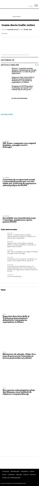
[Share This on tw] (14, 33)
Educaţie (19, 474)
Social (4, 474)
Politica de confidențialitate (11, 477)
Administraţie (15, 471)
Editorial (33, 474)
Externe (26, 474)
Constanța (5, 471)
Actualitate (24, 471)
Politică (31, 471)
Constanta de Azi (12, 29)
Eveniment (11, 474)
